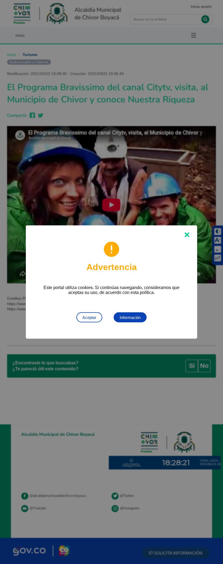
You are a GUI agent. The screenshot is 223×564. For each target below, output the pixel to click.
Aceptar (89, 317)
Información (130, 317)
